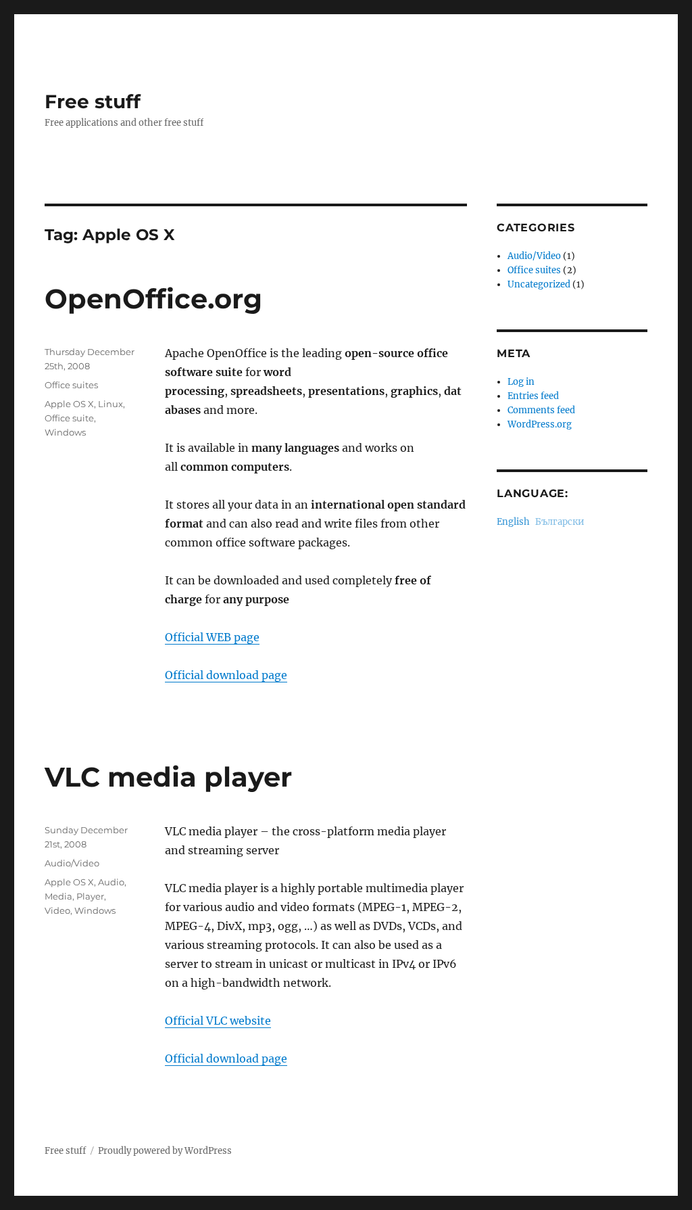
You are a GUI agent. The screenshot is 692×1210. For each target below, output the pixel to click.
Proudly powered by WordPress (165, 1151)
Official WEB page (212, 637)
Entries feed (533, 396)
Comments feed (541, 410)
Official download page (226, 675)
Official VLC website (218, 1020)
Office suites (71, 384)
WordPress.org (540, 424)
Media (58, 896)
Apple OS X (69, 403)
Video (57, 910)
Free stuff (93, 101)
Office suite (69, 418)
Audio (111, 882)
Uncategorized (539, 284)
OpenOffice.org (153, 298)
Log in (521, 382)
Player (90, 896)
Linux (110, 403)
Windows (65, 432)
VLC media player (168, 776)
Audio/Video (72, 863)
